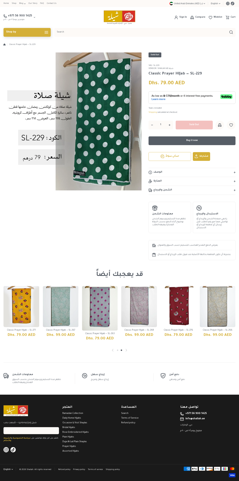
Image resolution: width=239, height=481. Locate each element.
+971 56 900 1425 (196, 413)
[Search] (231, 32)
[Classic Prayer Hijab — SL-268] (139, 306)
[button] (231, 17)
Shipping (153, 112)
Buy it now (192, 140)
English (214, 3)
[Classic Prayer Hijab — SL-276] (178, 306)
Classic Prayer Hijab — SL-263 (100, 334)
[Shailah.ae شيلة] (119, 17)
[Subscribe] (54, 430)
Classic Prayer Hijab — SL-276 (178, 330)
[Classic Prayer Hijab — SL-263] (100, 308)
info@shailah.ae (195, 419)
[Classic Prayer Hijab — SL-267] (60, 306)
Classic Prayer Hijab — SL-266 (217, 330)
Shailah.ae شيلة (165, 68)
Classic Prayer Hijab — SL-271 (21, 330)
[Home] (4, 45)
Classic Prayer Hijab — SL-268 (139, 330)
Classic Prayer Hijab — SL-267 (60, 330)
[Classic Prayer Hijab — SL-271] (21, 306)
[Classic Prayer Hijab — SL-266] (218, 306)
